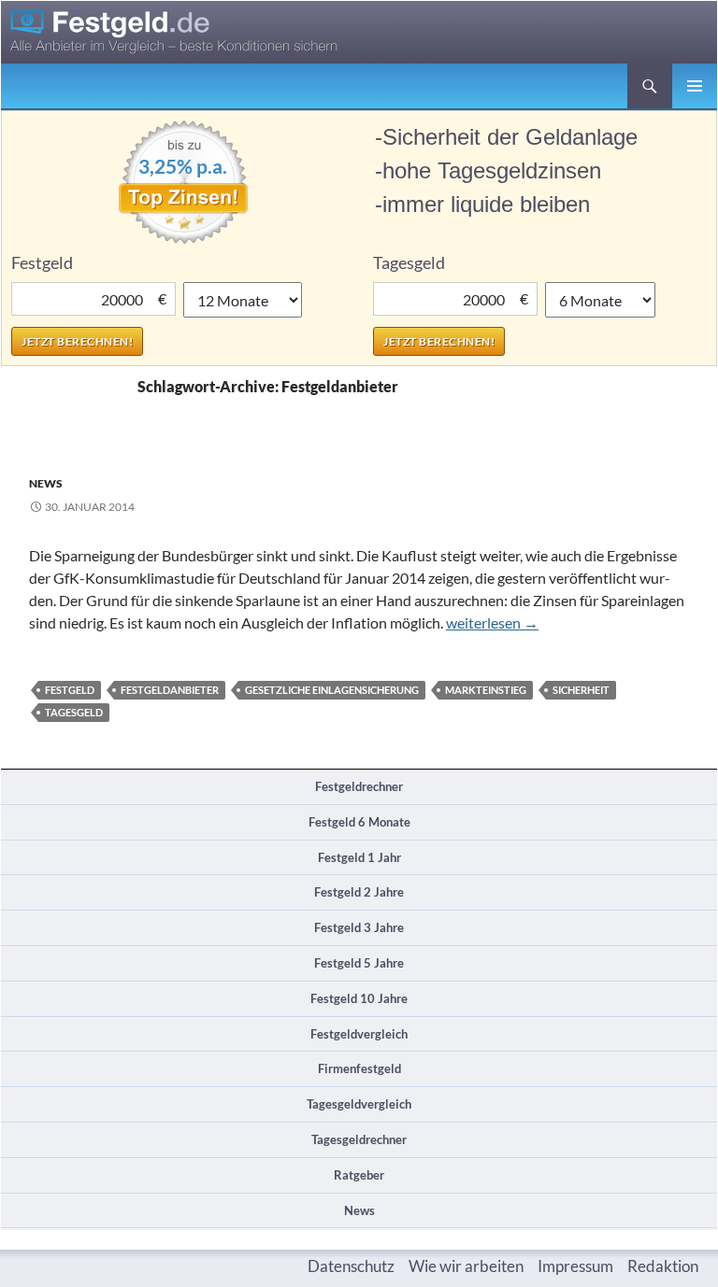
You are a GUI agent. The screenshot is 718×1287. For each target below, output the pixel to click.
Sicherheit (581, 690)
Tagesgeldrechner (359, 1139)
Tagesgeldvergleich (359, 1103)
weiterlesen (492, 622)
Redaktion (662, 1266)
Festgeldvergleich (359, 1033)
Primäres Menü (694, 86)
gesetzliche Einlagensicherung (332, 690)
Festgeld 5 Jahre (359, 962)
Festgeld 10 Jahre (359, 998)
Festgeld (69, 690)
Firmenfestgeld (359, 1068)
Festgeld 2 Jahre (359, 891)
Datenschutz (351, 1266)
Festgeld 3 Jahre (359, 927)
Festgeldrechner (359, 786)
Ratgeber (359, 1174)
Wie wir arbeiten (466, 1266)
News (46, 483)
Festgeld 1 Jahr (359, 857)
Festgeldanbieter (170, 690)
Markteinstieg (485, 690)
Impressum (575, 1266)
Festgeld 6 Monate (359, 821)
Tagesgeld (74, 712)
